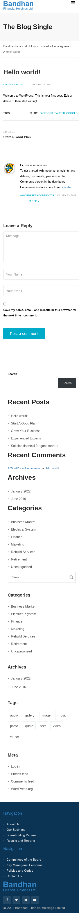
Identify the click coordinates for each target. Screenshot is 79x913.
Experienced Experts (26, 438)
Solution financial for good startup (34, 446)
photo (14, 726)
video (57, 726)
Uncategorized (13, 84)
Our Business (16, 829)
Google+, (72, 113)
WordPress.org (22, 789)
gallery (29, 715)
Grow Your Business (26, 431)
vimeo (14, 736)
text (43, 726)
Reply (35, 201)
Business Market (23, 522)
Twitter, (60, 113)
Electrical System (23, 529)
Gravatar (66, 187)
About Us (13, 824)
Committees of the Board (24, 859)
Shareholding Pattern (21, 835)
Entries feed (19, 774)
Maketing (17, 544)
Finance (16, 537)
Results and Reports (21, 840)
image (46, 715)
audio (14, 715)
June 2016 (18, 499)
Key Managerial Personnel (25, 865)
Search (12, 374)
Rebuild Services (23, 552)
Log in (15, 766)
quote (29, 726)
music (62, 715)
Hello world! (19, 416)
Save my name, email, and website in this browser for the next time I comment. (39, 312)
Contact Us (14, 876)
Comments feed (22, 781)
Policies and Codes (20, 870)
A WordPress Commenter (24, 468)
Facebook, (47, 113)
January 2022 (21, 491)
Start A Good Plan (23, 423)
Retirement (19, 559)
